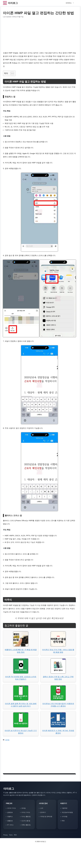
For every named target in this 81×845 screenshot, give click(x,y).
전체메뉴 (69, 3)
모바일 (7, 740)
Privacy (5, 835)
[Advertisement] (39, 34)
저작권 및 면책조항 (46, 816)
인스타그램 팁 (25, 821)
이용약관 (64, 808)
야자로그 (13, 3)
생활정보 (10, 821)
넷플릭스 (10, 816)
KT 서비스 (10, 825)
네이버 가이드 (11, 808)
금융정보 (10, 812)
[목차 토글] (11, 73)
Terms (11, 835)
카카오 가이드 (25, 812)
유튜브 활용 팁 (26, 825)
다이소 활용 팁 (26, 816)
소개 (41, 808)
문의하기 (43, 812)
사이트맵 (64, 816)
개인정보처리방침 (67, 812)
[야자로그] (5, 3)
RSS (63, 821)
